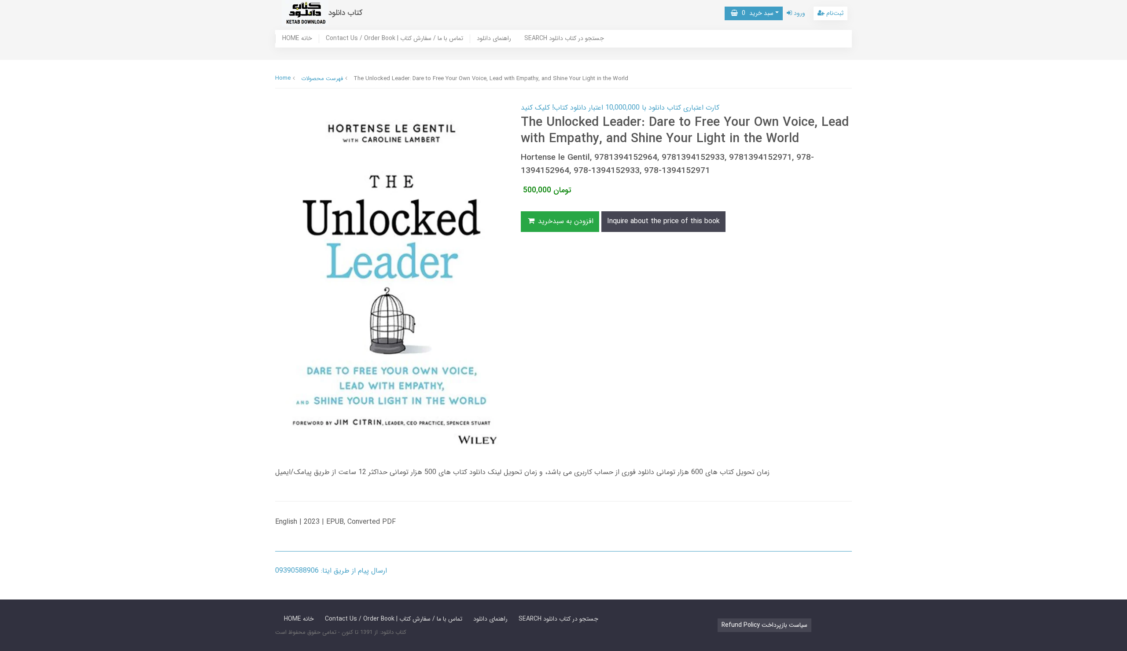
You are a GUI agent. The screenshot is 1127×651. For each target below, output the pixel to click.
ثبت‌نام (834, 13)
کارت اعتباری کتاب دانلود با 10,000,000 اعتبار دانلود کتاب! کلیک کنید (620, 107)
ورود (798, 13)
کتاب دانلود (345, 13)
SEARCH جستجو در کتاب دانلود (564, 38)
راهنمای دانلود (494, 38)
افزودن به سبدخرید (564, 221)
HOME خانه (297, 38)
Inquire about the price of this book (663, 221)
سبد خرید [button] (755, 13)
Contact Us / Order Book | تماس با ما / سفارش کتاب (394, 38)
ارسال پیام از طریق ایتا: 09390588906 (331, 570)
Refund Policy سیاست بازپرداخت (764, 625)
